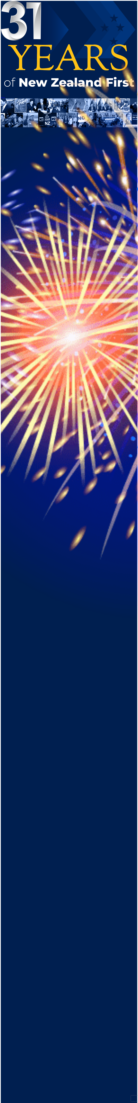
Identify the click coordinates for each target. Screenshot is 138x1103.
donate (3, 97)
